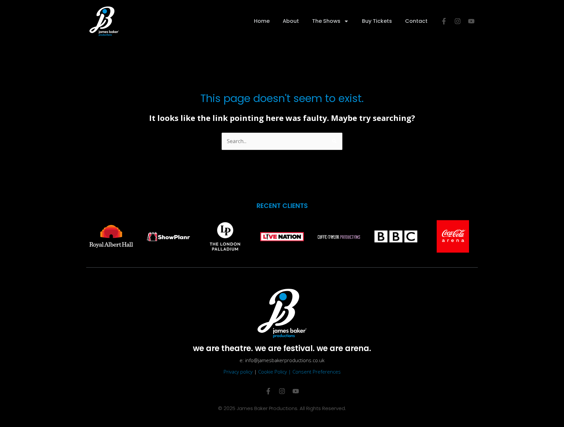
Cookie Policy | (275, 371)
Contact (416, 21)
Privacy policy (238, 371)
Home (262, 21)
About (291, 21)
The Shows (326, 21)
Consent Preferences (316, 371)
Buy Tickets (377, 21)
